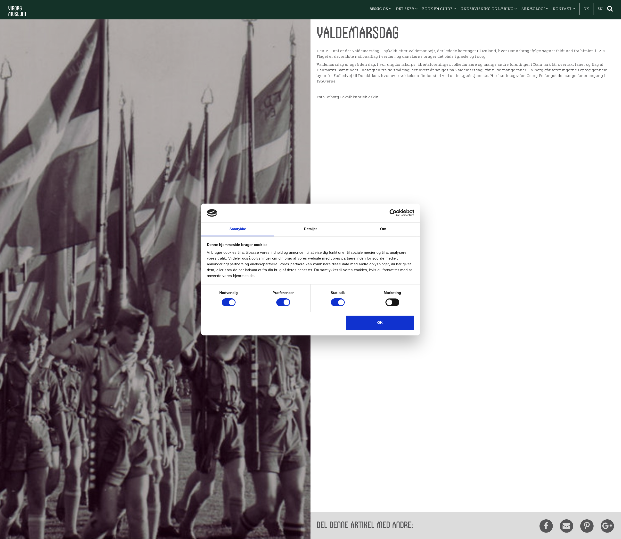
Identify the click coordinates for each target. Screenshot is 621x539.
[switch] (283, 302)
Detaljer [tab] (310, 229)
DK (586, 9)
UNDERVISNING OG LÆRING (487, 9)
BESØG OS (379, 9)
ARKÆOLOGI (533, 9)
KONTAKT (562, 9)
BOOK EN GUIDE (437, 9)
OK (380, 322)
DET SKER (405, 9)
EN (600, 9)
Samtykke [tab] (237, 229)
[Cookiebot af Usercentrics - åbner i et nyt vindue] (393, 213)
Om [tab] (383, 229)
